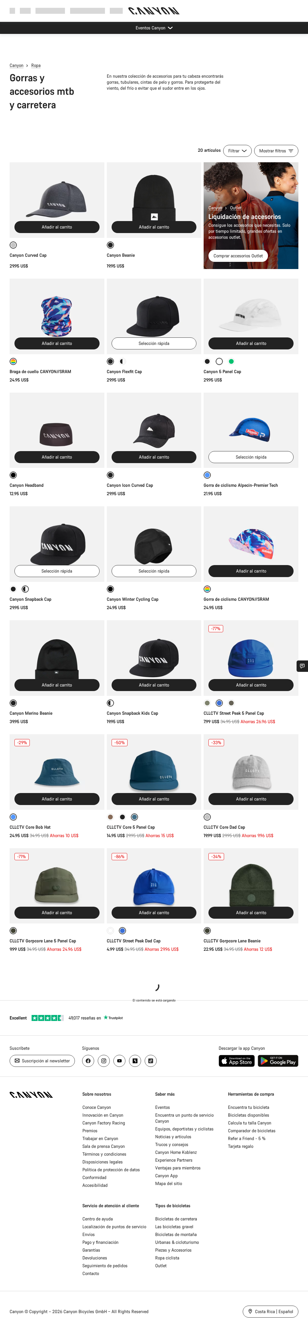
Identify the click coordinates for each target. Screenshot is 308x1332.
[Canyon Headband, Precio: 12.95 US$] (57, 430)
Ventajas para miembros (178, 1168)
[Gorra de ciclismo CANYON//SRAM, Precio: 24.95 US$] (251, 544)
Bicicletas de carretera (176, 1219)
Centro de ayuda (97, 1219)
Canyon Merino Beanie (32, 713)
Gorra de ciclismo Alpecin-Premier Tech (241, 485)
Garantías (91, 1250)
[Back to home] (154, 11)
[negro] (207, 361)
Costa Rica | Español (273, 1311)
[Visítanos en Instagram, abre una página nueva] (104, 1061)
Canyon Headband (27, 485)
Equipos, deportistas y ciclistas (184, 1129)
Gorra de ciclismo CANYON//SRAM (236, 599)
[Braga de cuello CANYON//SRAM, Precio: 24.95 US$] (57, 316)
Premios (89, 1130)
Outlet (236, 208)
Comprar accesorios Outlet (238, 256)
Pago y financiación (100, 1242)
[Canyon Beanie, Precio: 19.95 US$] (154, 200)
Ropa (36, 65)
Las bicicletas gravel (174, 1226)
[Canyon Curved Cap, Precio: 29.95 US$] (57, 200)
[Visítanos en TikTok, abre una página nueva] (151, 1061)
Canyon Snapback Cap (30, 599)
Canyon (16, 65)
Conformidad (94, 1177)
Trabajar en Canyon (100, 1138)
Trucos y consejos (171, 1144)
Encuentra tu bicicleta (248, 1107)
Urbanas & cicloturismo (177, 1242)
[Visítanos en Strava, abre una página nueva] (135, 1061)
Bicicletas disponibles (248, 1115)
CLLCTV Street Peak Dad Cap (134, 941)
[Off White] (110, 930)
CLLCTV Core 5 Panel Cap (131, 827)
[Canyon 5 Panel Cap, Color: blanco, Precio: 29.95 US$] (251, 316)
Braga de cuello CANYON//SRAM (40, 371)
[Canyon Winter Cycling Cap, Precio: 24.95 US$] (154, 544)
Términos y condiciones (104, 1154)
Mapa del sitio (168, 1183)
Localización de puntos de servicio (114, 1226)
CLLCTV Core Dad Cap (224, 827)
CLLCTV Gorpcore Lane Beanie (232, 941)
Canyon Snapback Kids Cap (133, 713)
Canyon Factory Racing (103, 1123)
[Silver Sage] (207, 703)
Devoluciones (94, 1258)
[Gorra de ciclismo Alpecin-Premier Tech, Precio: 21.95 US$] (251, 430)
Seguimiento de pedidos (105, 1265)
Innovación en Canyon (102, 1115)
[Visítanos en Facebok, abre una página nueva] (88, 1061)
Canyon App (166, 1175)
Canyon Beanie (121, 255)
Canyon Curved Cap (28, 255)
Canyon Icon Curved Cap (130, 485)
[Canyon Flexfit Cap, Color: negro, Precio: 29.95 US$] (154, 316)
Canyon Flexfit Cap (124, 371)
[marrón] (110, 817)
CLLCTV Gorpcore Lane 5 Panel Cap (43, 941)
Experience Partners (173, 1160)
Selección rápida (154, 343)
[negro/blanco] (122, 361)
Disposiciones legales (102, 1162)
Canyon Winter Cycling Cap (133, 599)
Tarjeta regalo (240, 1146)
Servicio (117, 10)
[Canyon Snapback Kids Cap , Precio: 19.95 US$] (154, 658)
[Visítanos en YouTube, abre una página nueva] (119, 1061)
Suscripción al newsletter (45, 1061)
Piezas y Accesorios (173, 1250)
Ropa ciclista (167, 1258)
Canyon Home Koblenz (176, 1152)
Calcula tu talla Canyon (249, 1123)
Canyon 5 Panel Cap (222, 371)
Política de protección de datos (111, 1169)
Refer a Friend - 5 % (247, 1138)
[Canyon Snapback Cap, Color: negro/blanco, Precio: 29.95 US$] (57, 544)
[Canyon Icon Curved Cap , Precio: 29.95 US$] (154, 430)
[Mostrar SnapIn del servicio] (302, 666)
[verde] (231, 361)
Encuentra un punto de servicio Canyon (184, 1118)
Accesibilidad (95, 1185)
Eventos (162, 1107)
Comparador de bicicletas (252, 1130)
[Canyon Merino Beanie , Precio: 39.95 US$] (57, 658)
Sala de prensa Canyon (103, 1146)
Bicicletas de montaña (176, 1234)
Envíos (88, 1234)
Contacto (90, 1273)
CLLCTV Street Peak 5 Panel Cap (234, 713)
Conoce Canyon (96, 1107)
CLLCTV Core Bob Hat (30, 827)
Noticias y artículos (173, 1136)
